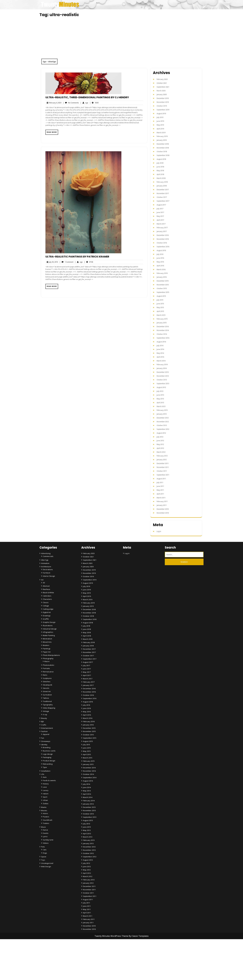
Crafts (43, 725)
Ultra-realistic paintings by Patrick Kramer (77, 256)
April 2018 (160, 174)
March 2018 (161, 178)
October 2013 (162, 380)
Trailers (46, 823)
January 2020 (162, 94)
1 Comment (66, 262)
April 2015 (160, 311)
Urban (45, 800)
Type (45, 767)
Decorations (48, 569)
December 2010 (163, 509)
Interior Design (49, 576)
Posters (46, 817)
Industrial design (50, 629)
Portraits (46, 668)
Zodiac (45, 803)
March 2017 (161, 224)
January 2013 (162, 414)
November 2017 (163, 193)
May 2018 (160, 170)
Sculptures (47, 678)
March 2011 (161, 497)
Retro (45, 675)
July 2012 (160, 437)
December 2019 (163, 98)
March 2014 (161, 361)
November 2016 (163, 239)
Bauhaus (46, 589)
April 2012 (160, 448)
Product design (49, 761)
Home (85, 947)
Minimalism (47, 639)
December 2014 (163, 326)
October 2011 (162, 471)
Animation (45, 563)
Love (45, 787)
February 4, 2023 (54, 102)
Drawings (46, 615)
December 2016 (163, 235)
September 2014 (163, 338)
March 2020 (161, 91)
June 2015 (160, 303)
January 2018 (162, 186)
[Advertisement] (121, 39)
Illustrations (48, 625)
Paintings (46, 648)
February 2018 (162, 182)
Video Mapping (49, 708)
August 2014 (161, 342)
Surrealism (47, 695)
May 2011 (160, 490)
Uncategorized (47, 863)
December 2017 (163, 189)
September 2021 (163, 87)
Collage (46, 606)
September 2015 (163, 292)
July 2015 (160, 300)
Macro (47, 661)
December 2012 (163, 418)
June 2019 (160, 121)
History (46, 784)
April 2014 (160, 357)
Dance (45, 830)
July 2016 (160, 254)
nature (45, 793)
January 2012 (162, 459)
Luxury (45, 790)
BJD (42, 721)
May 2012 (160, 444)
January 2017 (162, 231)
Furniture (46, 573)
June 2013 (160, 395)
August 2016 (161, 250)
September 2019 (163, 110)
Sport (45, 797)
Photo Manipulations (51, 655)
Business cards (49, 751)
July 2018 (160, 163)
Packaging (47, 757)
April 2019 (160, 129)
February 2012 (162, 456)
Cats (44, 850)
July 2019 (160, 117)
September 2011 (163, 475)
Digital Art (47, 612)
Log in (159, 531)
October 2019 (162, 106)
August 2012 (161, 433)
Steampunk (47, 685)
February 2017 (162, 227)
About (85, 954)
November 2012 (163, 421)
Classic (46, 602)
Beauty (44, 718)
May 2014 (160, 353)
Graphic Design (49, 622)
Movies (44, 810)
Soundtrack (47, 820)
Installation (45, 771)
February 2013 (162, 410)
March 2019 (161, 132)
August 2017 (161, 205)
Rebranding (47, 764)
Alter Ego (44, 560)
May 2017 (160, 216)
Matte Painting (49, 635)
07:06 (88, 262)
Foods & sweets (49, 780)
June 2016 (160, 258)
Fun (42, 738)
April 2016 (160, 265)
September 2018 (163, 155)
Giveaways (45, 741)
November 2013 (163, 376)
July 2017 (160, 208)
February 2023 (162, 79)
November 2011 (163, 467)
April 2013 (160, 402)
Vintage (46, 711)
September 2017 (163, 201)
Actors (45, 813)
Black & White (48, 592)
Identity (44, 744)
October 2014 (162, 334)
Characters (47, 599)
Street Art (47, 691)
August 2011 (161, 478)
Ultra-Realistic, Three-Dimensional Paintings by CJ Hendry (87, 97)
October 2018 (162, 151)
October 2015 (162, 288)
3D (44, 583)
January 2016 (162, 277)
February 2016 (162, 273)
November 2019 (163, 102)
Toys (43, 860)
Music (43, 827)
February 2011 (162, 501)
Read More (52, 132)
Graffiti (46, 619)
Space (43, 856)
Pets (43, 847)
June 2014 (160, 349)
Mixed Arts (47, 642)
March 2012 (161, 452)
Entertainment (47, 728)
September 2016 (163, 246)
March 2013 (161, 406)
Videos (45, 843)
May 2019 (160, 125)
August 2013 (161, 387)
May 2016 (160, 262)
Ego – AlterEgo (49, 61)
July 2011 (160, 482)
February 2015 (162, 319)
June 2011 (160, 486)
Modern (46, 645)
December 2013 (163, 372)
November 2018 (163, 148)
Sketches (46, 681)
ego (84, 102)
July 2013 (160, 391)
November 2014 (163, 330)
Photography (48, 658)
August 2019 (161, 113)
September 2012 (163, 429)
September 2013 (163, 383)
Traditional (47, 701)
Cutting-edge (48, 609)
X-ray (45, 714)
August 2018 (161, 159)
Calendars (47, 596)
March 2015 (161, 315)
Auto (45, 777)
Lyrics (45, 836)
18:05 (94, 102)
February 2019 (162, 136)
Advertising (45, 553)
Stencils (46, 688)
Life (42, 774)
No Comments (71, 102)
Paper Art (47, 652)
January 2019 (162, 140)
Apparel (46, 734)
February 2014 (162, 364)
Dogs (45, 853)
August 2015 (161, 296)
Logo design (48, 754)
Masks (44, 807)
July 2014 (160, 345)
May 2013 (160, 399)
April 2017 (160, 220)
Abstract (46, 586)
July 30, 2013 (53, 262)
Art (42, 580)
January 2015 (162, 323)
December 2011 (163, 463)
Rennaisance (48, 672)
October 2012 (162, 425)
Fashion (44, 731)
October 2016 (162, 243)
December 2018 (163, 144)
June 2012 (160, 440)
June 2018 (160, 167)
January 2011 (162, 505)
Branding (46, 747)
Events (45, 833)
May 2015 (160, 307)
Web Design (46, 866)
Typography (48, 704)
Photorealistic (48, 665)
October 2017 (162, 197)
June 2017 (160, 212)
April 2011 (160, 494)
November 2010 (163, 513)
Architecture (46, 566)
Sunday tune (48, 840)
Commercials (48, 556)
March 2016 (161, 269)
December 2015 (163, 281)
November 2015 (163, 284)
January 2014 (162, 368)
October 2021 (162, 83)
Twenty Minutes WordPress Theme (112, 936)
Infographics (48, 632)
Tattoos (46, 698)
